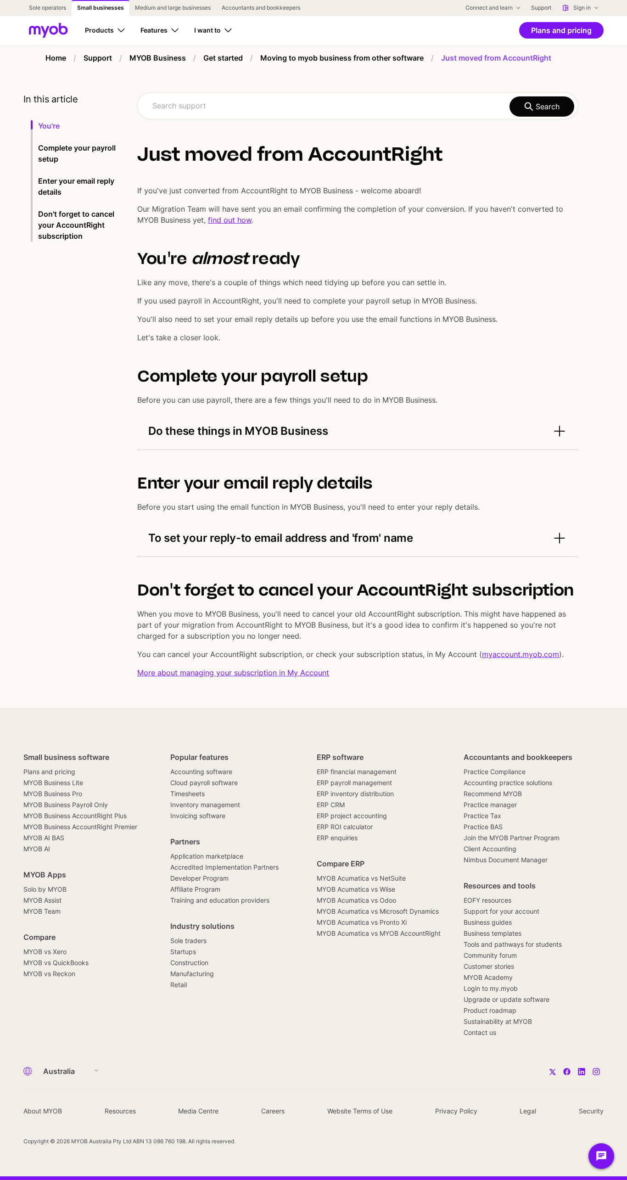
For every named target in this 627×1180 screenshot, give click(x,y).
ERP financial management (357, 771)
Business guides (488, 922)
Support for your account (501, 911)
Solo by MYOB (45, 889)
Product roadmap (490, 1010)
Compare (39, 937)
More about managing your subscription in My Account (233, 672)
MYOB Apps (44, 874)
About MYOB (42, 1111)
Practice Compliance (495, 771)
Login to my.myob (491, 988)
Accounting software (201, 771)
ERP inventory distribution (355, 794)
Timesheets (187, 794)
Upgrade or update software (506, 999)
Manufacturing (192, 974)
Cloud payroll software (204, 783)
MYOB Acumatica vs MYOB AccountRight (379, 933)
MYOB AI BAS (43, 838)
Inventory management (205, 805)
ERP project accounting (352, 816)
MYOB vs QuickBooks (56, 962)
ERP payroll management (354, 783)
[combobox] (357, 106)
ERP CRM (331, 805)
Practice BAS (483, 827)
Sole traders (188, 940)
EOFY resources (487, 900)
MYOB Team (42, 911)
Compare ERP (340, 863)
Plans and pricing (49, 771)
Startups (183, 951)
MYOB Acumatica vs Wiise (356, 889)
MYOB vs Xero (45, 951)
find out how (230, 220)
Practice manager (490, 805)
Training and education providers (219, 900)
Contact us (480, 1032)
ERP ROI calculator (345, 827)
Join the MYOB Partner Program (512, 838)
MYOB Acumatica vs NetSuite (361, 878)
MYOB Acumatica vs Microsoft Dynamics (378, 911)
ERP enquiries (337, 838)
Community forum (490, 955)
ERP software (340, 757)
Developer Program (199, 878)
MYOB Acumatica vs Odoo (356, 900)
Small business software (66, 757)
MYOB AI (36, 849)
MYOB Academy (488, 977)
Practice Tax (482, 816)
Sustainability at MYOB (498, 1021)
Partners (185, 841)
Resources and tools (500, 885)
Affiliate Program (195, 889)
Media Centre (198, 1111)
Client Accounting (490, 849)
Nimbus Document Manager (506, 860)
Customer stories (489, 966)
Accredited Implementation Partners (224, 867)
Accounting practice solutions (508, 783)
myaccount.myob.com (520, 654)
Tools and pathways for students (513, 944)
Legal (528, 1111)
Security (591, 1111)
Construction (189, 962)
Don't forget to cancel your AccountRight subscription (76, 225)
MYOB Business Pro (52, 794)
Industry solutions (202, 926)
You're (50, 125)
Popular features (199, 757)
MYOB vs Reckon (49, 974)
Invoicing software (197, 816)
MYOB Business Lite (53, 783)
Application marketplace (206, 856)
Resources (120, 1111)
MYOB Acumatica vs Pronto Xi (362, 922)
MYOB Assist (42, 900)
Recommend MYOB (493, 794)
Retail (178, 985)
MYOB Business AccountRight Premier (80, 827)
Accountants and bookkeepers (518, 757)
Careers (273, 1111)
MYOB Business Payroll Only (65, 805)
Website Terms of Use (359, 1111)
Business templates (492, 933)
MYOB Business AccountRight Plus (75, 816)
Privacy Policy (456, 1111)
